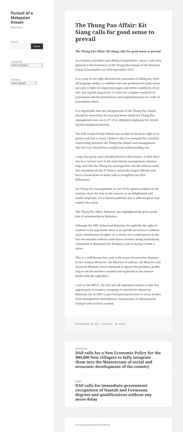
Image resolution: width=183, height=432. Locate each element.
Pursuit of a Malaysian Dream (22, 17)
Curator (108, 323)
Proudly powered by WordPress (92, 424)
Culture (122, 323)
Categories (16, 61)
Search (14, 41)
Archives (15, 79)
